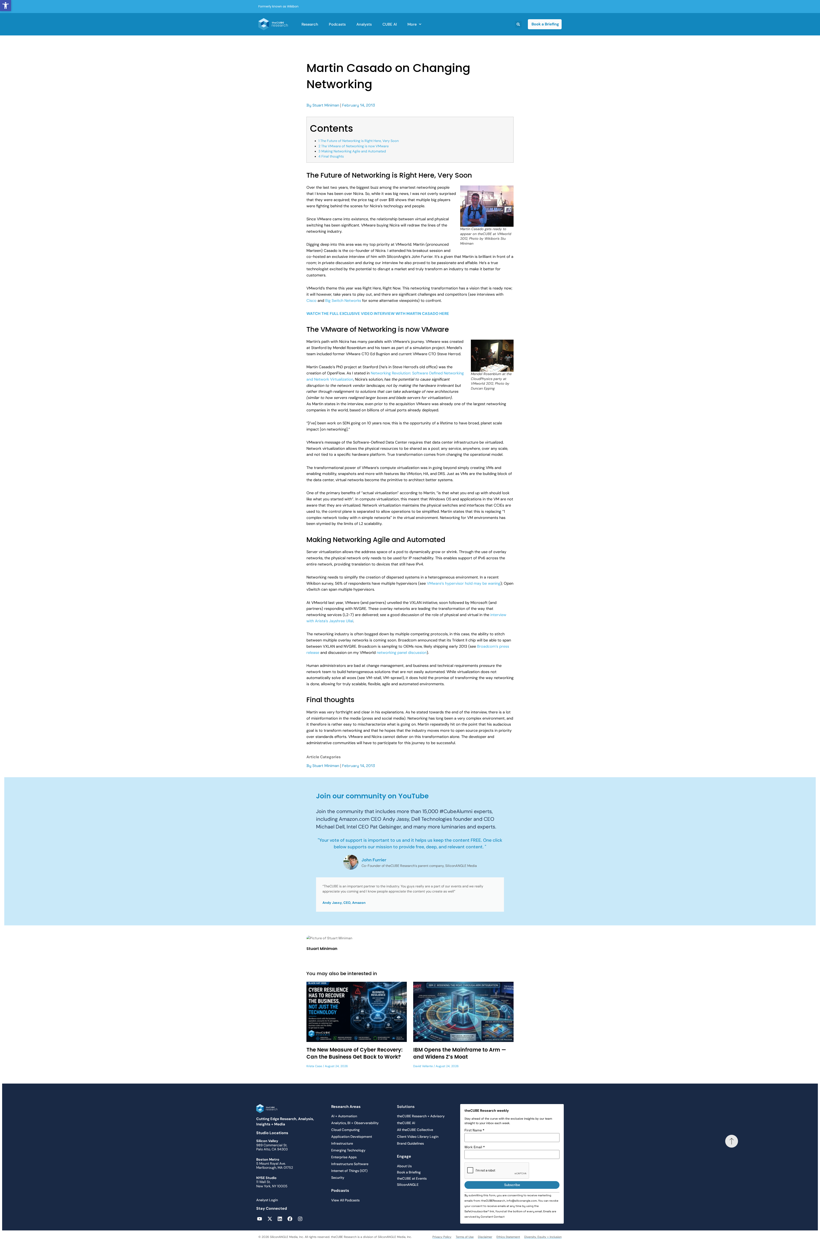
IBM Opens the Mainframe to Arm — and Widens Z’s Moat (459, 1053)
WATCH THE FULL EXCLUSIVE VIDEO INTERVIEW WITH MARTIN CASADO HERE (377, 313)
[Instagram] (300, 1218)
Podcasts (337, 24)
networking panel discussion (402, 652)
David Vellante (423, 1066)
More (412, 24)
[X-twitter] (269, 1218)
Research (310, 24)
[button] (5, 5)
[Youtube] (259, 1218)
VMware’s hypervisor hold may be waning (463, 583)
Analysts (364, 24)
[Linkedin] (279, 1218)
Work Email (474, 1147)
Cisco (311, 300)
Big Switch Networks (343, 300)
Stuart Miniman (325, 105)
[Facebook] (290, 1218)
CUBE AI (389, 24)
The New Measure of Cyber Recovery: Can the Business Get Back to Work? (354, 1053)
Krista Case (314, 1066)
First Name (474, 1130)
